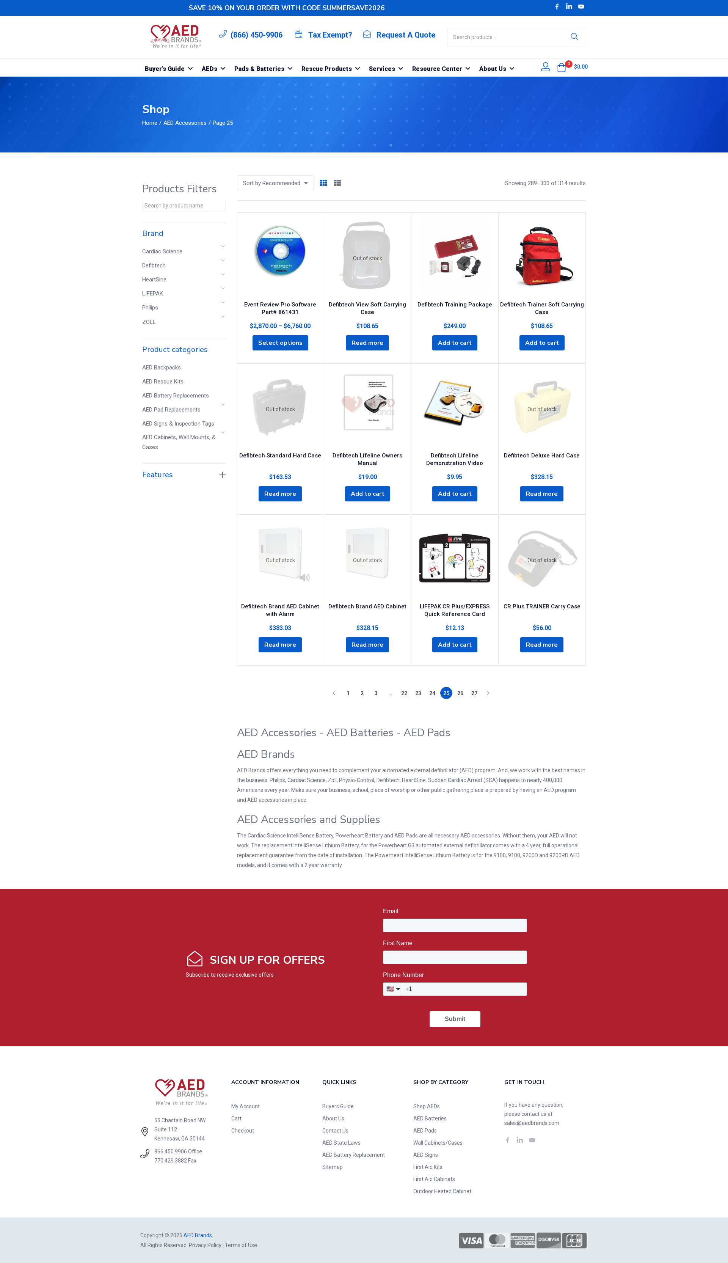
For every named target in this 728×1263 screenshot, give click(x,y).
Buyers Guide (338, 1106)
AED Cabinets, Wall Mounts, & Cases (179, 442)
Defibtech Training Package (454, 304)
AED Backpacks (161, 367)
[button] (561, 67)
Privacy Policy (205, 1245)
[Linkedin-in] (569, 6)
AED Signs (425, 1155)
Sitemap (332, 1167)
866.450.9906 (170, 1151)
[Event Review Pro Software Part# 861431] (280, 258)
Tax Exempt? (330, 34)
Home (149, 122)
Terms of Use (241, 1245)
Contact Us (335, 1131)
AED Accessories (185, 122)
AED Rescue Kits (163, 381)
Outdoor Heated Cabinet (442, 1191)
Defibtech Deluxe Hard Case (542, 455)
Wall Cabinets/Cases (438, 1143)
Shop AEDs (426, 1106)
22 (404, 693)
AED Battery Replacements (175, 395)
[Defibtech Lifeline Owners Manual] (367, 409)
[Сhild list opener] (223, 248)
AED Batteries (430, 1118)
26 (460, 693)
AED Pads (425, 1131)
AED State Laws (341, 1143)
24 (432, 693)
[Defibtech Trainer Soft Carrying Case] (542, 258)
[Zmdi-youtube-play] (581, 6)
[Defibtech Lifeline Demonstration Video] (455, 409)
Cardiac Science (162, 251)
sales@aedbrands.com (531, 1123)
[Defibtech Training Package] (455, 258)
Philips (150, 307)
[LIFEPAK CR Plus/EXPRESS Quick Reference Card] (455, 560)
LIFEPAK (152, 293)
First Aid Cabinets (434, 1179)
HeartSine (154, 279)
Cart (236, 1118)
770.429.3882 (170, 1161)
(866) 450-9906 (256, 34)
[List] (337, 183)
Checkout (242, 1131)
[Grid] (323, 183)
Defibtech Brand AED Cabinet (367, 606)
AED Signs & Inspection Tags (178, 423)
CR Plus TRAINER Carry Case (542, 606)
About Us (333, 1118)
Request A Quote (406, 34)
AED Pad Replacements (171, 409)
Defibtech (154, 265)
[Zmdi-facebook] (557, 6)
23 (418, 693)
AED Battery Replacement (353, 1155)
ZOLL (149, 322)
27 (474, 693)
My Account (245, 1106)
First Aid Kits (427, 1167)
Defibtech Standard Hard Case (280, 455)
